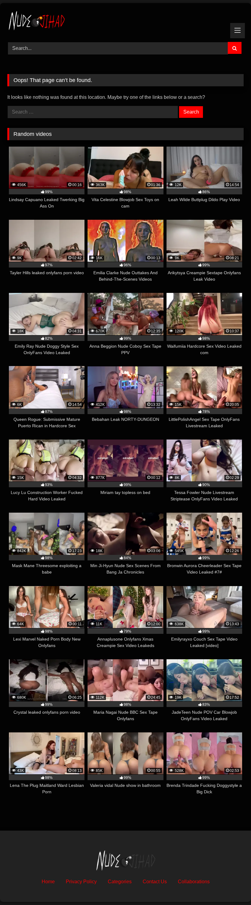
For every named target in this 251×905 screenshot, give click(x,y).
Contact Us (155, 881)
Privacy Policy (81, 881)
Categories (120, 881)
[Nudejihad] (125, 20)
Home (48, 881)
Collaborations (194, 881)
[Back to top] (232, 887)
